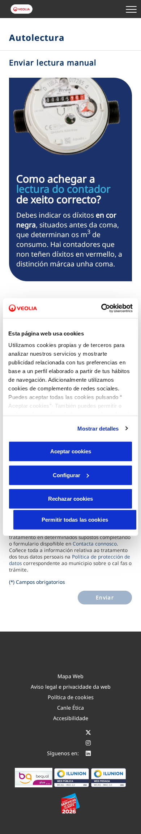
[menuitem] (70, 676)
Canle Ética (70, 707)
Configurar (66, 475)
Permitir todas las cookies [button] (75, 520)
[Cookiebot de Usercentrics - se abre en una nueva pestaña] (101, 308)
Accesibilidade (70, 718)
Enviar (105, 597)
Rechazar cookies (70, 499)
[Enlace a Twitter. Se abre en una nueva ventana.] (88, 732)
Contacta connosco (95, 543)
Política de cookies (71, 697)
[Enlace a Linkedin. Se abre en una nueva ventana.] (88, 753)
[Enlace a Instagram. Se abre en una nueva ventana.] (88, 742)
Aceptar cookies (70, 451)
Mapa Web (70, 676)
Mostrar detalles (98, 428)
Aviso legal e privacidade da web (71, 686)
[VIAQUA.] (22, 9)
